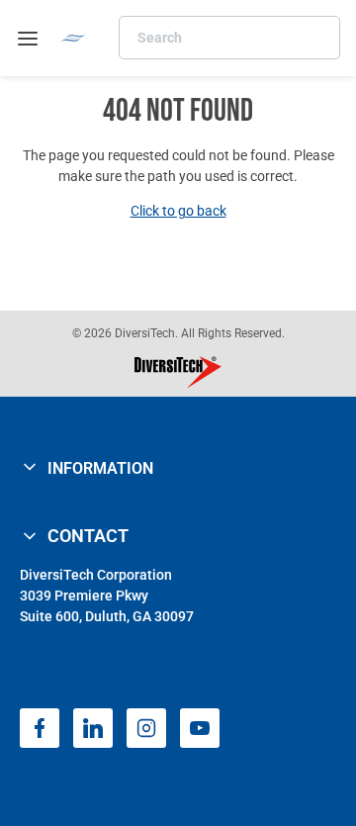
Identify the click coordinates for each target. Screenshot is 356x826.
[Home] (73, 38)
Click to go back (178, 211)
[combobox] (229, 37)
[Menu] (27, 38)
